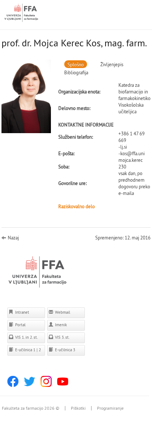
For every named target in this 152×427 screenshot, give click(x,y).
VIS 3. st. (61, 337)
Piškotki (78, 408)
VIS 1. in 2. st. (26, 337)
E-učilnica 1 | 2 (27, 349)
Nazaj (13, 238)
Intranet (21, 312)
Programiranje (110, 408)
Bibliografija (76, 72)
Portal (19, 324)
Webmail (62, 312)
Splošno (76, 64)
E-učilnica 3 (64, 349)
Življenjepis (111, 64)
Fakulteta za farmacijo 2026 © (30, 408)
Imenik (60, 324)
